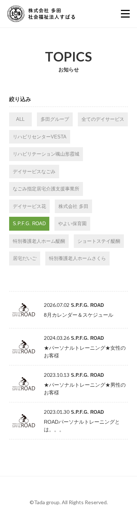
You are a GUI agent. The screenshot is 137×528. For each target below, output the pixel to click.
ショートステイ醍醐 (98, 241)
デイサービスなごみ (34, 171)
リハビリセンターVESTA (39, 137)
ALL (20, 119)
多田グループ (55, 119)
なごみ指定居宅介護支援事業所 (46, 189)
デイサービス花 (29, 206)
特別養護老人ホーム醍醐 (39, 241)
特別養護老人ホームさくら (77, 258)
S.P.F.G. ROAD (29, 223)
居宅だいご (25, 258)
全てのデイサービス (102, 119)
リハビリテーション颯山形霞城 (46, 154)
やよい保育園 (72, 223)
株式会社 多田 (73, 206)
